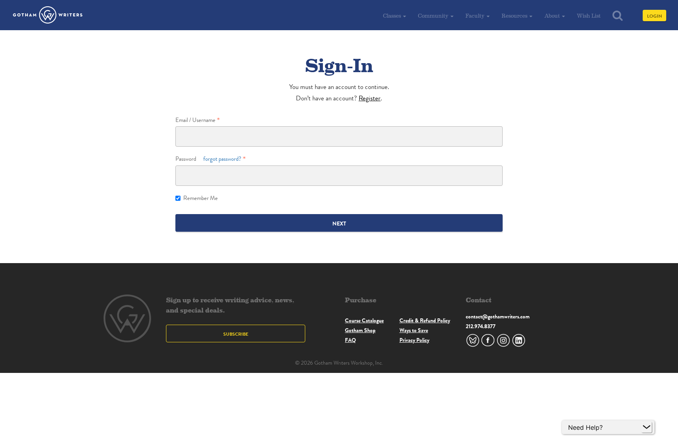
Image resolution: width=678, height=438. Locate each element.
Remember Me (200, 198)
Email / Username (195, 120)
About (552, 15)
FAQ (350, 340)
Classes (392, 15)
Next (339, 223)
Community (434, 15)
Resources (515, 15)
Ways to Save (413, 330)
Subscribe (235, 334)
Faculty (475, 15)
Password (208, 159)
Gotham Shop (360, 330)
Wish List (589, 15)
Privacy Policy (414, 340)
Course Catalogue (364, 320)
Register (370, 98)
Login (654, 16)
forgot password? (222, 159)
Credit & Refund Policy (424, 320)
